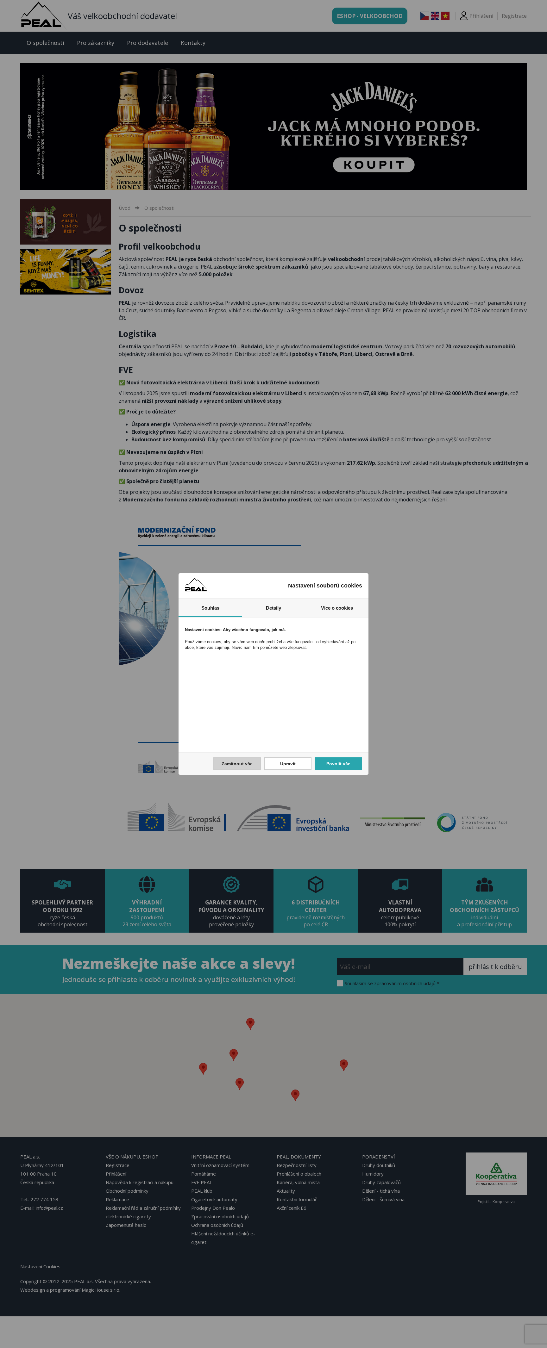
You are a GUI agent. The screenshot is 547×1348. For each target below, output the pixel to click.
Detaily (273, 608)
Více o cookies (337, 608)
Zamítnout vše (237, 763)
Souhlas (210, 608)
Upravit (288, 763)
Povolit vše (338, 763)
